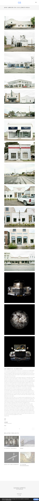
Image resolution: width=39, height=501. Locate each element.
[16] (19, 335)
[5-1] (19, 184)
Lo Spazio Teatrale (10, 448)
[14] (19, 303)
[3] (19, 104)
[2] (19, 89)
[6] (19, 206)
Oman (21, 448)
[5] (19, 141)
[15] (19, 367)
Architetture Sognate (11, 464)
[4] (19, 119)
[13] (19, 52)
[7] (19, 228)
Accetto (36, 499)
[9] (19, 271)
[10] (19, 30)
